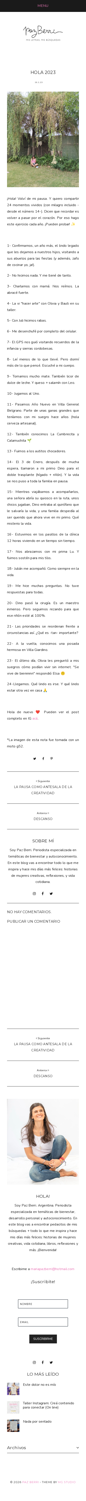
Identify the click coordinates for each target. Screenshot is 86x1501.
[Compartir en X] (34, 758)
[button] (42, 5)
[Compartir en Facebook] (43, 758)
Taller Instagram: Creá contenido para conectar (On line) (48, 1405)
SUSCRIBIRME (43, 1339)
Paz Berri (30, 1482)
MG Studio (67, 1482)
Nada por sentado (37, 1421)
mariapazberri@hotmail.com (52, 1269)
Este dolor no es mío (39, 1384)
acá (35, 718)
